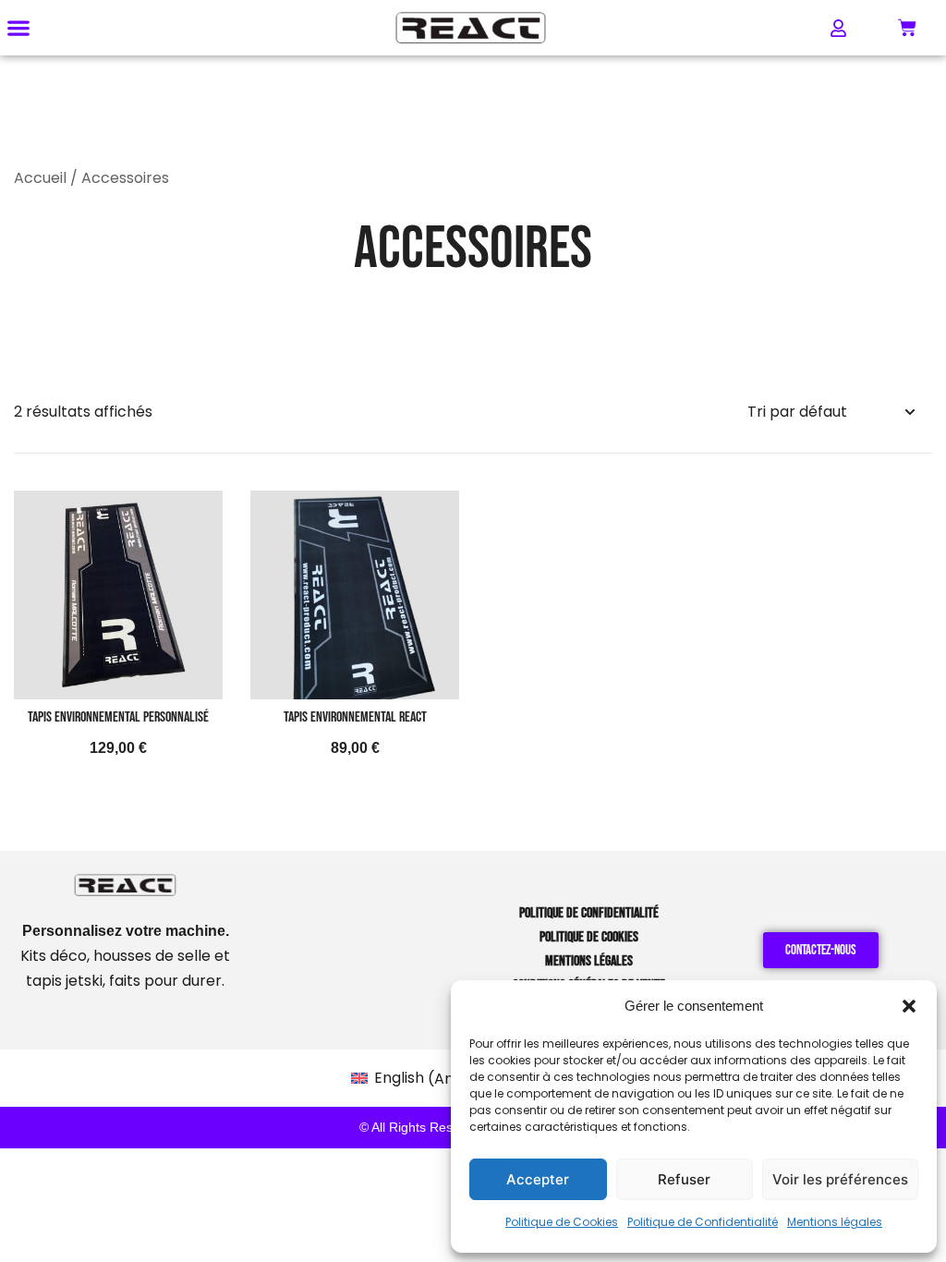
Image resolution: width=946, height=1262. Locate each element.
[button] (909, 1006)
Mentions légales (834, 1222)
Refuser (684, 1179)
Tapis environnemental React (355, 717)
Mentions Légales (589, 961)
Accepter (537, 1179)
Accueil (40, 177)
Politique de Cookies (561, 1222)
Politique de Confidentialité (702, 1222)
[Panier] (907, 27)
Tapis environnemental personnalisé (118, 717)
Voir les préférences (840, 1179)
